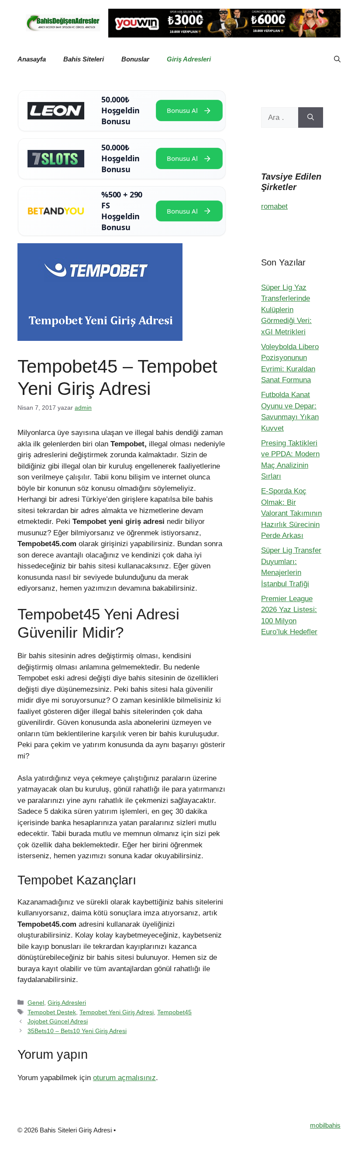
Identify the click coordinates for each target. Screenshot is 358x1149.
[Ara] (310, 117)
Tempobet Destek (52, 1012)
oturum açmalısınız (124, 1078)
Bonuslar (135, 59)
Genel (36, 1002)
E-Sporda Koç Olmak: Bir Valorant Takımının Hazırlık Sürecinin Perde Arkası (291, 513)
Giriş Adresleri (189, 59)
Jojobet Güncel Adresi (58, 1021)
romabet (274, 206)
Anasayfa (31, 59)
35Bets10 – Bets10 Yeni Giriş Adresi (77, 1030)
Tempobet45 (174, 1012)
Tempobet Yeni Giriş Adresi (116, 1012)
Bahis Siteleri (83, 59)
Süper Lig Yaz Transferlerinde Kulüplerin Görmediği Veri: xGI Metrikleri (286, 309)
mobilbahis (325, 1125)
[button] (337, 59)
